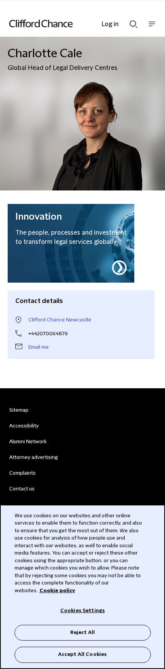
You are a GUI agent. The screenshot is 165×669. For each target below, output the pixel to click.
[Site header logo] (71, 23)
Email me (38, 347)
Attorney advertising (33, 457)
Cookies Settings (82, 611)
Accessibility (24, 426)
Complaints (22, 473)
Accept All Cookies (82, 654)
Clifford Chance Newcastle (59, 320)
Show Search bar (133, 22)
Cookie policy (57, 591)
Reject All (82, 632)
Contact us (22, 489)
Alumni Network (27, 442)
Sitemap (18, 410)
